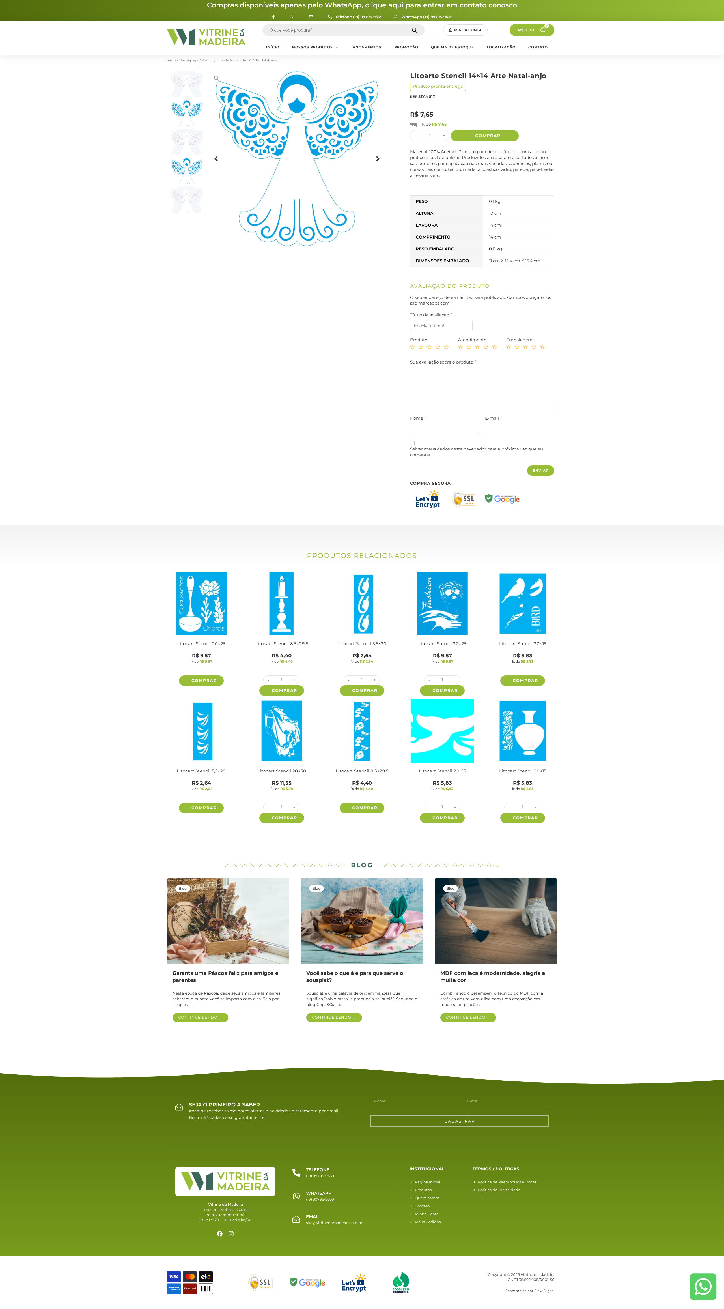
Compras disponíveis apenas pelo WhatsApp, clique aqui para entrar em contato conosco (362, 5)
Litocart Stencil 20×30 (281, 771)
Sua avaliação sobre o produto (443, 362)
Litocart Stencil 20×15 (522, 643)
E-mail (493, 418)
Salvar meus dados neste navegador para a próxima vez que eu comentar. (476, 452)
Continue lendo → (200, 1017)
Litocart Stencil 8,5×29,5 (281, 643)
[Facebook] (220, 1234)
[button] (465, 30)
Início (171, 60)
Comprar (487, 135)
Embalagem (519, 339)
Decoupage (189, 60)
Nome (418, 418)
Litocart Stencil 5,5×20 (362, 643)
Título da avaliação (431, 314)
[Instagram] (231, 1234)
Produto (418, 339)
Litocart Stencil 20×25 (201, 643)
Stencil (208, 60)
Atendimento (472, 339)
